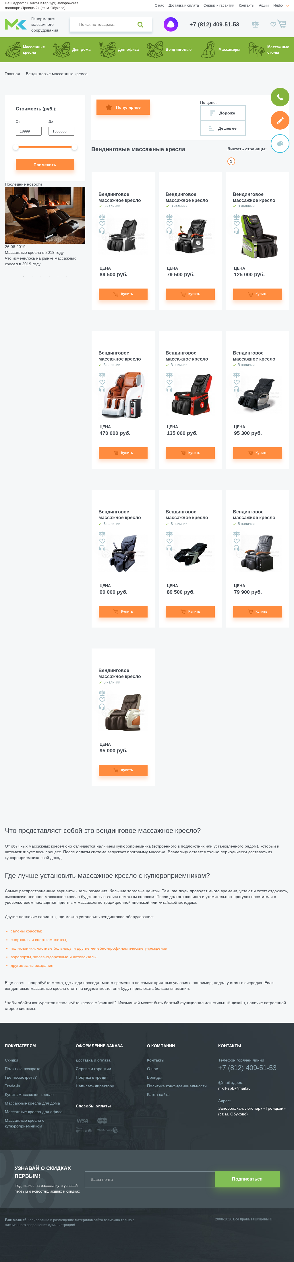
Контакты (246, 5)
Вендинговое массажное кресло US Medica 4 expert (254, 198)
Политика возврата (22, 1068)
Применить (45, 164)
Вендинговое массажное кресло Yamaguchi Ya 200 (187, 356)
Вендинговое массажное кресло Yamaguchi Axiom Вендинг (119, 356)
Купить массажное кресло (29, 1094)
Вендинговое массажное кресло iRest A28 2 (119, 515)
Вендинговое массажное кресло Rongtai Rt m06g (119, 198)
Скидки (11, 1060)
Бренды (154, 1077)
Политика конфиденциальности (177, 1086)
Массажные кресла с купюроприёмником (24, 1123)
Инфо (278, 5)
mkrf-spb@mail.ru (234, 1088)
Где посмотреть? (21, 1077)
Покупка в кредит (92, 1077)
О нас (159, 5)
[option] (45, 227)
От (18, 122)
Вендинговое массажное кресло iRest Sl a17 (254, 515)
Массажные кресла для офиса (34, 1111)
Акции (264, 5)
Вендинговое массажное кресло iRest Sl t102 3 (187, 515)
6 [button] (66, 277)
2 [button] (32, 277)
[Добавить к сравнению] (102, 216)
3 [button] (41, 277)
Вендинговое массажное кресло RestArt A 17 (187, 198)
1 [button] (23, 277)
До (51, 122)
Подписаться (247, 1179)
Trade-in (12, 1086)
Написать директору (95, 1086)
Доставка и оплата (184, 5)
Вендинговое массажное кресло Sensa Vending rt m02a (119, 674)
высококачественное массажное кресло (42, 896)
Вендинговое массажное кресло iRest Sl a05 (254, 356)
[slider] (16, 147)
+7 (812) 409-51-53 (214, 24)
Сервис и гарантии (219, 5)
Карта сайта (158, 1094)
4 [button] (49, 277)
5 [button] (58, 277)
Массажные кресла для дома (32, 1103)
